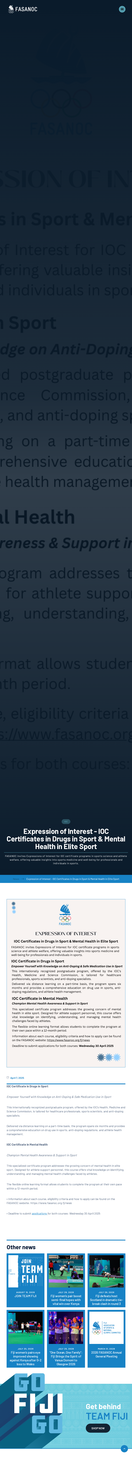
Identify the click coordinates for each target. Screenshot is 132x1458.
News (16, 878)
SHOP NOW (98, 1428)
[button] (122, 9)
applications (39, 1213)
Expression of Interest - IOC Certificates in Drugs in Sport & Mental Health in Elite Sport (72, 878)
